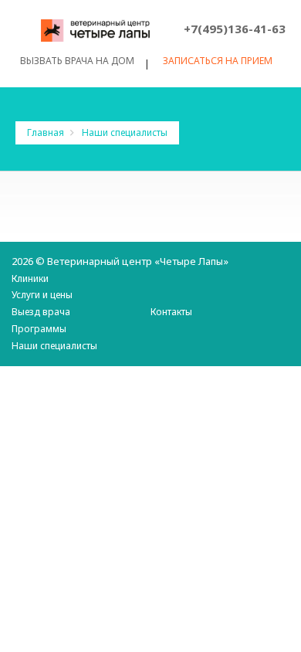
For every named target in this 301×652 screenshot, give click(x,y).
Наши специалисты (54, 345)
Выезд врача (41, 311)
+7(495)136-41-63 (235, 28)
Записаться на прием (217, 61)
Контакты (171, 311)
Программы (39, 328)
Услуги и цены (42, 294)
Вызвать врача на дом (77, 60)
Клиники (30, 278)
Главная (46, 132)
